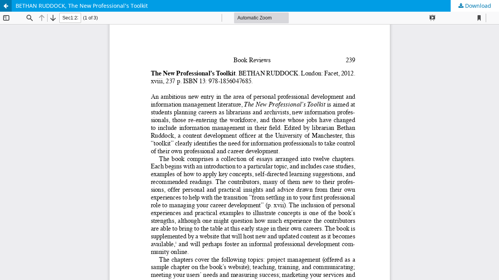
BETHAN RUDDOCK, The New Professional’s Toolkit (82, 5)
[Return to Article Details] (6, 6)
